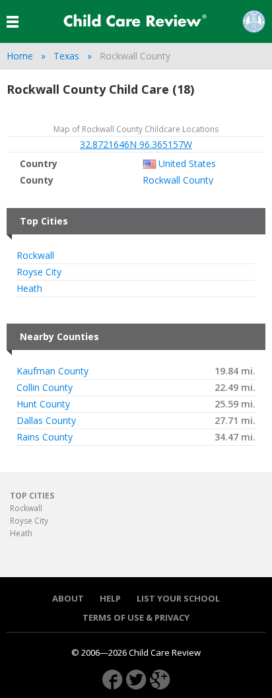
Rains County (45, 437)
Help (110, 598)
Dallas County (46, 420)
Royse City (39, 272)
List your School (178, 598)
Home (20, 56)
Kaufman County (52, 371)
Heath (29, 288)
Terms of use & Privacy (136, 617)
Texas (66, 56)
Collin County (45, 387)
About (68, 598)
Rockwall (35, 255)
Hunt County (43, 404)
